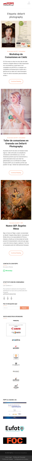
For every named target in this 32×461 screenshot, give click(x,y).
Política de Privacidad (19, 457)
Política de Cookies (7, 459)
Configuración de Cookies (21, 459)
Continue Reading (16, 81)
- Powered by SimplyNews (20, 453)
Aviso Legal (8, 457)
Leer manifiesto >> (7, 285)
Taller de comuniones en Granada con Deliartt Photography (16, 143)
